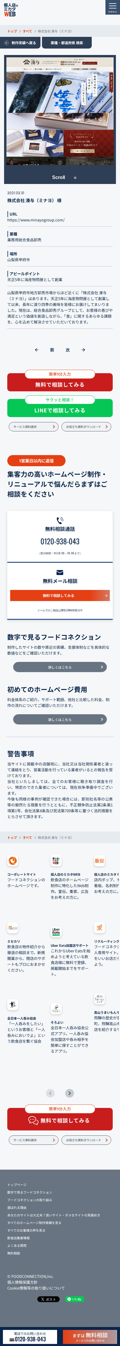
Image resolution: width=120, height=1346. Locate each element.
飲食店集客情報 (18, 1237)
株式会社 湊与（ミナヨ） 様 (34, 200)
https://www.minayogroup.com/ (36, 220)
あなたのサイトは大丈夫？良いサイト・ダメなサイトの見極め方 (53, 1215)
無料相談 (13, 1253)
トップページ (17, 1184)
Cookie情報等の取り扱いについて (36, 1288)
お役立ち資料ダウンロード (83, 426)
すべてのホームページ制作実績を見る (34, 1222)
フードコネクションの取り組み (29, 1199)
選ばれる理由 (17, 1207)
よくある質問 (17, 1245)
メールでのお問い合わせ (90, 1336)
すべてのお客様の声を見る (26, 1230)
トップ (12, 31)
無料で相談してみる (59, 595)
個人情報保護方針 (22, 1282)
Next (69, 1093)
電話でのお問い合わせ (30, 1337)
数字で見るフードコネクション (29, 1192)
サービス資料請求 (25, 426)
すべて (27, 31)
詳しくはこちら (60, 667)
